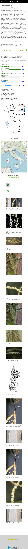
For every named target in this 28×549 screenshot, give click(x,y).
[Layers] (24, 143)
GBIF (11, 191)
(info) (11, 89)
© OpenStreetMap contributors (21, 172)
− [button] (3, 144)
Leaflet (15, 172)
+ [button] (3, 142)
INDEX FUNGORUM (14, 185)
